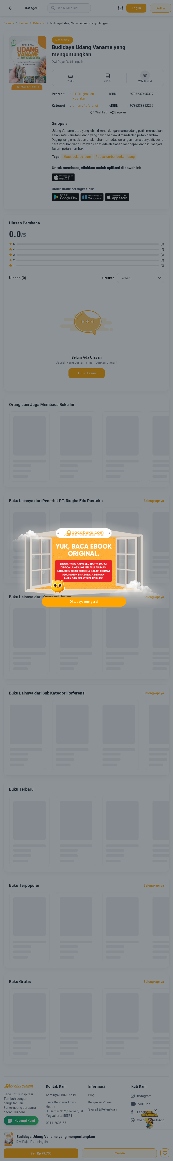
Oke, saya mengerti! (84, 601)
